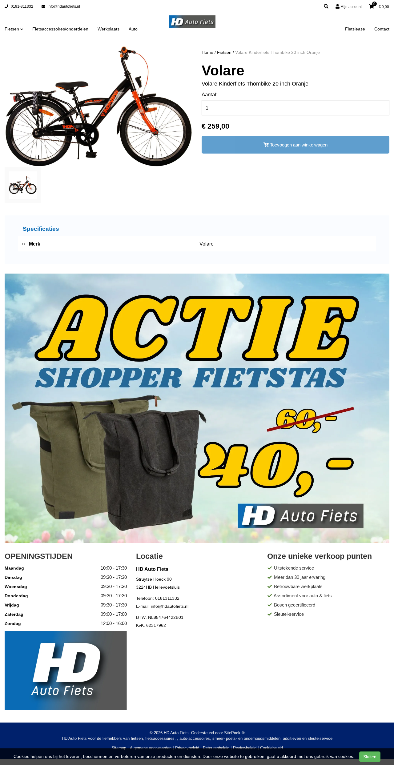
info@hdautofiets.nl (63, 6)
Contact (381, 28)
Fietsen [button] (12, 28)
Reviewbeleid (244, 748)
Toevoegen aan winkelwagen (298, 144)
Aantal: (210, 95)
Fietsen (224, 52)
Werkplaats (108, 28)
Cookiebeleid (271, 748)
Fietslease (355, 28)
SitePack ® (234, 733)
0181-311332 (21, 6)
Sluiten (369, 756)
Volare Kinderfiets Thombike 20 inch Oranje (277, 52)
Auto (133, 28)
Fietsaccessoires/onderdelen (60, 28)
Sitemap (118, 748)
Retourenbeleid (216, 748)
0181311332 (167, 598)
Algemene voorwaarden (150, 748)
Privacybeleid (187, 748)
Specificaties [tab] (41, 228)
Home (207, 52)
